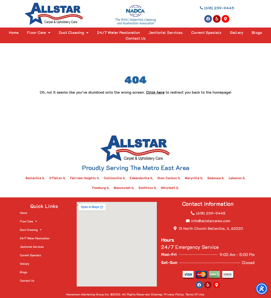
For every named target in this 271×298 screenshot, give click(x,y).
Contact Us (136, 38)
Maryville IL (194, 178)
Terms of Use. (195, 294)
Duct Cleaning (71, 32)
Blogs (257, 32)
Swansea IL (215, 178)
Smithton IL (147, 188)
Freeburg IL (100, 188)
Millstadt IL (170, 188)
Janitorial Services (165, 32)
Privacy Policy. (174, 294)
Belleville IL (35, 178)
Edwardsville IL (141, 178)
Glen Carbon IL (169, 178)
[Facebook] (208, 19)
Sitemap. (157, 294)
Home (14, 32)
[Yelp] (217, 19)
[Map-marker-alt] (225, 19)
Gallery (236, 32)
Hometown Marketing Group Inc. (87, 294)
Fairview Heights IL (85, 178)
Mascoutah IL (124, 188)
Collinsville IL (115, 178)
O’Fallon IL (57, 178)
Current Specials (206, 32)
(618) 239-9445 (210, 213)
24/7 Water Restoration (118, 32)
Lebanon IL (237, 178)
